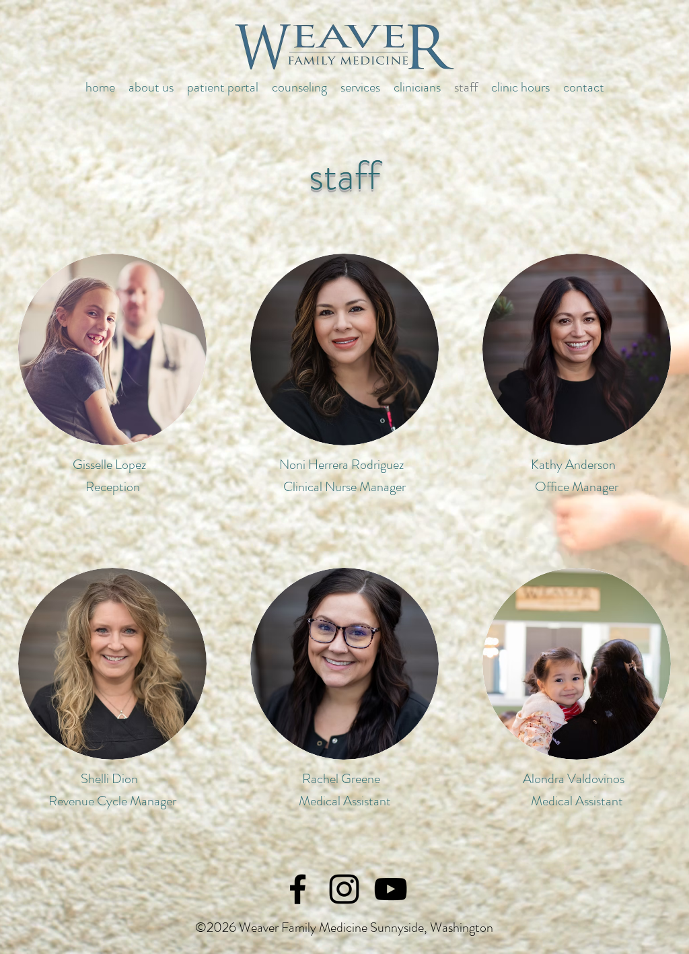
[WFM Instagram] (344, 889)
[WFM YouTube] (390, 889)
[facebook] (298, 889)
